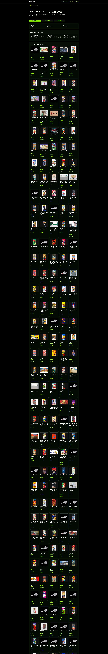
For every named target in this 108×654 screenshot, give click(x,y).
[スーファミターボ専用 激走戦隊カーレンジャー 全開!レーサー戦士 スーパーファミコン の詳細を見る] (73, 419)
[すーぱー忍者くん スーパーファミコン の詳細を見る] (44, 452)
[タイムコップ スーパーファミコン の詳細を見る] (73, 517)
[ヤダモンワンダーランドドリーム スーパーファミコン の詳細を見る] (54, 563)
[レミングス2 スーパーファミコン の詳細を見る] (35, 548)
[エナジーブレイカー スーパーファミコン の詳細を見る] (64, 502)
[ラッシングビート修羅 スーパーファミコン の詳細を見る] (35, 419)
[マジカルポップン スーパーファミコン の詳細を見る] (54, 49)
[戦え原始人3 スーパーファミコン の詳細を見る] (54, 273)
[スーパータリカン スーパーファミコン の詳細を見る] (44, 162)
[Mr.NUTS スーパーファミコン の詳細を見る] (64, 83)
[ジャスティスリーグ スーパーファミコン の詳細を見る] (44, 99)
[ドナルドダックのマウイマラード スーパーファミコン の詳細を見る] (73, 610)
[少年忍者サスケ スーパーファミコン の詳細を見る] (64, 99)
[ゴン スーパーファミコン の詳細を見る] (35, 452)
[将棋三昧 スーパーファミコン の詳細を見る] (35, 224)
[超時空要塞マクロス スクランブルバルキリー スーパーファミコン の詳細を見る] (44, 436)
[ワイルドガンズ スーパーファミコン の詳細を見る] (35, 208)
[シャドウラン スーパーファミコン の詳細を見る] (44, 470)
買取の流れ (73, 1)
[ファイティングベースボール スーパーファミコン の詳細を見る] (54, 99)
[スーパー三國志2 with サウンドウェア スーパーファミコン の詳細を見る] (35, 65)
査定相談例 (77, 1)
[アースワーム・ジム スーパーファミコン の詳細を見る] (54, 533)
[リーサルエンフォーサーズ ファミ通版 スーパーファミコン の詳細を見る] (35, 49)
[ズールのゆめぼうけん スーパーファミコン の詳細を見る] (73, 130)
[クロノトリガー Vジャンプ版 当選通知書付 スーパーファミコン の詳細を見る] (54, 113)
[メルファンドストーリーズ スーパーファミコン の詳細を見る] (54, 419)
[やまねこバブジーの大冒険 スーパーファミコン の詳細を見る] (44, 193)
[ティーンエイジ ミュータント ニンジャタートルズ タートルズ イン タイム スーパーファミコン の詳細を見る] (64, 353)
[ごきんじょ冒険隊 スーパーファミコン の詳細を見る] (44, 289)
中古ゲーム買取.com (33, 1)
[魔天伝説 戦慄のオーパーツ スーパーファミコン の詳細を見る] (64, 517)
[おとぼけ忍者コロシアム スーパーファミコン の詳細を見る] (73, 99)
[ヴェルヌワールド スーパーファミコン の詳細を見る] (35, 193)
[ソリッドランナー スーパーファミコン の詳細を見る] (54, 370)
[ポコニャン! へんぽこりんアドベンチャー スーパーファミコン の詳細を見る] (54, 65)
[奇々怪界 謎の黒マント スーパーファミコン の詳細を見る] (64, 242)
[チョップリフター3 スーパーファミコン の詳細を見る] (35, 353)
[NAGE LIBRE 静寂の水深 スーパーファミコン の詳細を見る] (64, 289)
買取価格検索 (65, 1)
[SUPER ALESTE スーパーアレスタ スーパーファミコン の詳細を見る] (73, 563)
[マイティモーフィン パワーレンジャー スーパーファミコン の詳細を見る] (73, 65)
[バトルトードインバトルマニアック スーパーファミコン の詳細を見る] (44, 419)
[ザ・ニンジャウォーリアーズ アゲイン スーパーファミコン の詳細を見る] (73, 305)
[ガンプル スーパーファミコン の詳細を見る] (35, 130)
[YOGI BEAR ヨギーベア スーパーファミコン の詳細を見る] (35, 485)
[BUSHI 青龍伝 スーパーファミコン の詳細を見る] (54, 289)
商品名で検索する (59, 20)
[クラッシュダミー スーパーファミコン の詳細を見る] (64, 533)
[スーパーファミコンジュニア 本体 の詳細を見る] (73, 485)
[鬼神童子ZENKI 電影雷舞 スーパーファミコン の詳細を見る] (35, 563)
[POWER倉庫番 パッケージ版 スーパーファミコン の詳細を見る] (54, 641)
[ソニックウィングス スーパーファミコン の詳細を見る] (64, 563)
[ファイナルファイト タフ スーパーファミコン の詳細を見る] (73, 146)
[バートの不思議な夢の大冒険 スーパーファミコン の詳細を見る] (54, 610)
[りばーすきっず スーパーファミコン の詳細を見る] (35, 257)
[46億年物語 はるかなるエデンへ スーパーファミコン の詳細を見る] (64, 436)
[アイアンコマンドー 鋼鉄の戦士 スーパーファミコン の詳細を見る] (64, 146)
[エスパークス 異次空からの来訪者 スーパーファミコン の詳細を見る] (44, 208)
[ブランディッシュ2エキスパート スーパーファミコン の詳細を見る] (35, 610)
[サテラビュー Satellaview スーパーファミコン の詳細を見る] (73, 177)
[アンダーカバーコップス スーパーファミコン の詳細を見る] (35, 113)
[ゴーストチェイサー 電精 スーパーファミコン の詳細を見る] (64, 257)
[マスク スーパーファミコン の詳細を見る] (54, 353)
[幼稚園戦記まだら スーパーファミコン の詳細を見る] (54, 548)
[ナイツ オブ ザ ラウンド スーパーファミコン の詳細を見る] (44, 579)
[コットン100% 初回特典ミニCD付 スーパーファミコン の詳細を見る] (64, 305)
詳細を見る (32, 59)
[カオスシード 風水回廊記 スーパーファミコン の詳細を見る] (44, 502)
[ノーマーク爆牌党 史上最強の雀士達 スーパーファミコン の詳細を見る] (44, 177)
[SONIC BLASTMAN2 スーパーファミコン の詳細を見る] (54, 305)
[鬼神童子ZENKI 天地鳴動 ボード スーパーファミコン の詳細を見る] (73, 436)
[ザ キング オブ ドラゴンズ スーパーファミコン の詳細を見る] (35, 502)
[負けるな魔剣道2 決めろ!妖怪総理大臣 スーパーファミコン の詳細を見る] (54, 386)
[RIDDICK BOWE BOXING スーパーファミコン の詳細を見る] (64, 419)
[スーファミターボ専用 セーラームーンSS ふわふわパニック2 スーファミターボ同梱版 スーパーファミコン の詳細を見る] (64, 452)
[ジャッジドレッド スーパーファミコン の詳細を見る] (54, 242)
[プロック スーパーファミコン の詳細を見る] (35, 273)
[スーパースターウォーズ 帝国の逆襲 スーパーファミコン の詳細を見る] (54, 517)
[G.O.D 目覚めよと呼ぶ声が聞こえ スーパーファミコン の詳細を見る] (35, 517)
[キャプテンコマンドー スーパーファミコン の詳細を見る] (73, 353)
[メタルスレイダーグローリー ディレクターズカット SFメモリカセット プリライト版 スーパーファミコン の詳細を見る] (73, 224)
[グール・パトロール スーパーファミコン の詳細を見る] (44, 130)
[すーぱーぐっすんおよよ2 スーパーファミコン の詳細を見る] (64, 626)
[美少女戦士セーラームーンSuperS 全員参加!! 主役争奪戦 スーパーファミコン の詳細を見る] (54, 402)
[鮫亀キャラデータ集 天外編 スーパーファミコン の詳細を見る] (73, 273)
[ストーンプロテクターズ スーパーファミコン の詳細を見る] (44, 370)
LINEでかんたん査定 (35, 20)
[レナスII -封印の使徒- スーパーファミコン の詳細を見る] (35, 242)
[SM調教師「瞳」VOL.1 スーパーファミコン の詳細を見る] (44, 353)
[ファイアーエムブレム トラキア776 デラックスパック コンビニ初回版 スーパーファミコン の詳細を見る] (44, 113)
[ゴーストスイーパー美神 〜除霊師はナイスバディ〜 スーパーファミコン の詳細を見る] (44, 305)
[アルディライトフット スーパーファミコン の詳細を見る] (54, 337)
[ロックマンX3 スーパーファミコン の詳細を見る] (35, 641)
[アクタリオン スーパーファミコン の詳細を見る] (54, 452)
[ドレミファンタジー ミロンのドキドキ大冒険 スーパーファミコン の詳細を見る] (54, 146)
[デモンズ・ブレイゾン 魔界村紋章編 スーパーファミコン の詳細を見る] (73, 402)
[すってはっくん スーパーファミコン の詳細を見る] (35, 162)
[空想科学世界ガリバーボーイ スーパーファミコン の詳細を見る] (54, 208)
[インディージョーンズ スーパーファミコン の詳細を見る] (54, 502)
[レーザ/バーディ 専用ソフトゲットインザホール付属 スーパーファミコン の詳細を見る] (54, 224)
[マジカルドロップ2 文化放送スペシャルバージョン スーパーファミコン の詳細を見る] (44, 83)
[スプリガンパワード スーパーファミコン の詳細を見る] (44, 224)
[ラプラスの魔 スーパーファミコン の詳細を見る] (64, 594)
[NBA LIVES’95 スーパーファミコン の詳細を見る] (44, 641)
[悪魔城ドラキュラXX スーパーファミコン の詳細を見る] (44, 517)
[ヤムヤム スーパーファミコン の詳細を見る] (64, 273)
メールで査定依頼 (47, 20)
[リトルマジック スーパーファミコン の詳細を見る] (44, 386)
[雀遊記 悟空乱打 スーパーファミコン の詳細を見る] (73, 594)
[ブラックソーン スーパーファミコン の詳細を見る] (73, 533)
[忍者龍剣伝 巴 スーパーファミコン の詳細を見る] (64, 386)
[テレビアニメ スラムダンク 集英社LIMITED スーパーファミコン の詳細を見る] (44, 49)
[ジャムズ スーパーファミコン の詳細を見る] (44, 242)
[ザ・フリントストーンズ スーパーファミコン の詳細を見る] (73, 257)
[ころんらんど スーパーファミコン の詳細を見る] (73, 337)
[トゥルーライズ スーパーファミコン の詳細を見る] (73, 452)
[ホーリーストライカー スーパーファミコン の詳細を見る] (64, 548)
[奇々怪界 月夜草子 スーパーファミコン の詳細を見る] (73, 83)
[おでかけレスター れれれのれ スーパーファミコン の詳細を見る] (64, 579)
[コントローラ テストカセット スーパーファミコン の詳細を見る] (35, 386)
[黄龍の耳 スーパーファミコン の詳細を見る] (64, 370)
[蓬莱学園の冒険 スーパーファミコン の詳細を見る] (35, 99)
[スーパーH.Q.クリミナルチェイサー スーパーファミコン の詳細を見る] (44, 563)
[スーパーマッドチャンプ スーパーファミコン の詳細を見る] (64, 641)
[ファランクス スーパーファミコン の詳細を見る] (54, 162)
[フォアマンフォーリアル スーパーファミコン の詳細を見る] (35, 402)
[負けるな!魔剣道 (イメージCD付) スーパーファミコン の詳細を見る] (35, 337)
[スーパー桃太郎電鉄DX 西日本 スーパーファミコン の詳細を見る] (35, 83)
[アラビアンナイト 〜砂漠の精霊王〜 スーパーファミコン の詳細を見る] (73, 289)
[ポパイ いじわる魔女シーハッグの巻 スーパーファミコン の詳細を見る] (54, 594)
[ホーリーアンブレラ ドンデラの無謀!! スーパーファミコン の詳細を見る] (64, 208)
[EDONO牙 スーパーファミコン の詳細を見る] (35, 470)
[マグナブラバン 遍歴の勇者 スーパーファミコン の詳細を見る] (73, 502)
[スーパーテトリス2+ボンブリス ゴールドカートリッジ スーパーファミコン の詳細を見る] (35, 436)
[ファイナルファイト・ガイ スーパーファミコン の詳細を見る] (54, 436)
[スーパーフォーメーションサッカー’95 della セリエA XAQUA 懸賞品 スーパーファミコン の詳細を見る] (64, 485)
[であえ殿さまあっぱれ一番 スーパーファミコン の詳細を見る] (54, 177)
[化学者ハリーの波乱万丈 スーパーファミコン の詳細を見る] (64, 193)
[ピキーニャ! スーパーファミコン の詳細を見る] (54, 626)
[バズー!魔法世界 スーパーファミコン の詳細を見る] (73, 641)
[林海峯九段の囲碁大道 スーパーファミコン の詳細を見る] (54, 485)
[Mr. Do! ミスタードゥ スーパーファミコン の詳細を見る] (64, 610)
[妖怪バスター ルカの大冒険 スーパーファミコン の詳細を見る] (64, 162)
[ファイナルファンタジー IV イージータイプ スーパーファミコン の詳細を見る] (35, 579)
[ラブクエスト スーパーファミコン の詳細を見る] (54, 193)
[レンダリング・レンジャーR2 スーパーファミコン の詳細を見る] (64, 49)
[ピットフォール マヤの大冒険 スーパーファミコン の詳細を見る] (35, 370)
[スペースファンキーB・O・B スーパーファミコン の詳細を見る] (54, 321)
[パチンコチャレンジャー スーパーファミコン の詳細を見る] (73, 242)
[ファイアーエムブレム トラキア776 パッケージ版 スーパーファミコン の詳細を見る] (44, 146)
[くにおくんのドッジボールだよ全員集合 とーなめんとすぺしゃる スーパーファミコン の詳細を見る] (44, 65)
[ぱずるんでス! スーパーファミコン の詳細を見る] (64, 402)
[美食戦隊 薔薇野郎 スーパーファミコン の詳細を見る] (73, 208)
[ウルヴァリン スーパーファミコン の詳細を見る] (44, 321)
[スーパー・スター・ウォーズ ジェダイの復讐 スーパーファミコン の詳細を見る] (54, 257)
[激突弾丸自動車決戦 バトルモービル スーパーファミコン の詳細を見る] (44, 273)
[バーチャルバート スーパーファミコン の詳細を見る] (64, 321)
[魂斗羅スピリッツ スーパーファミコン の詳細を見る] (73, 548)
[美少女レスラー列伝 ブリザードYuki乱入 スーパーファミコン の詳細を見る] (73, 113)
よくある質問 (69, 1)
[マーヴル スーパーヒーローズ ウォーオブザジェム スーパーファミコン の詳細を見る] (35, 321)
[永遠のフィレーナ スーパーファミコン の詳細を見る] (35, 177)
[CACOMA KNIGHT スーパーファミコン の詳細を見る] (35, 594)
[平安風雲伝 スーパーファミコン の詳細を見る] (44, 626)
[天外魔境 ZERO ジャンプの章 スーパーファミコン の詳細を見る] (64, 65)
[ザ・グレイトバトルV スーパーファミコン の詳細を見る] (44, 337)
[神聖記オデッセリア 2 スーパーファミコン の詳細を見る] (44, 548)
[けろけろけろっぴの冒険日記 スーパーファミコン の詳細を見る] (44, 610)
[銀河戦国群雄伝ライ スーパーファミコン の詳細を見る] (44, 402)
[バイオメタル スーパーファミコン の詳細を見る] (73, 193)
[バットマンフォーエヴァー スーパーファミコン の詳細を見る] (64, 130)
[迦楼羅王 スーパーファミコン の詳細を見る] (35, 146)
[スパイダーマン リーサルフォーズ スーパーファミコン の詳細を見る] (54, 83)
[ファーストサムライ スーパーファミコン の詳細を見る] (54, 470)
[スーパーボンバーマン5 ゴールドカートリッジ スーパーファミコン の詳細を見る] (73, 370)
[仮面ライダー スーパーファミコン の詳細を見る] (44, 485)
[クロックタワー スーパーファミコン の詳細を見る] (64, 470)
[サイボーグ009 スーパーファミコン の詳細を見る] (73, 579)
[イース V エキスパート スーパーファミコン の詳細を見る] (35, 289)
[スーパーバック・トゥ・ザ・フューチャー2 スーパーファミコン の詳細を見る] (73, 321)
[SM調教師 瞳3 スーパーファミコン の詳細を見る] (73, 470)
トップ (61, 1)
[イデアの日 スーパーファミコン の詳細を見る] (64, 224)
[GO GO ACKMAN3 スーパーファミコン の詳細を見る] (44, 533)
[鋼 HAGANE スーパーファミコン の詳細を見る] (44, 257)
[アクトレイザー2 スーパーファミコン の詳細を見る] (35, 626)
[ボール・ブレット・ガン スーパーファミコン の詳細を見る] (54, 579)
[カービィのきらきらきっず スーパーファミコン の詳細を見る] (35, 305)
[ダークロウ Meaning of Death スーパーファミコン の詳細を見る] (54, 130)
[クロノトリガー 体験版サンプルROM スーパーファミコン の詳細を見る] (64, 177)
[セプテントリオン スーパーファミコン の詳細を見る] (35, 533)
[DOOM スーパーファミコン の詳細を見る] (73, 626)
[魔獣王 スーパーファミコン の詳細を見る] (64, 113)
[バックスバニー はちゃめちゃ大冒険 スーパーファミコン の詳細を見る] (44, 594)
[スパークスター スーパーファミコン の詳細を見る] (64, 337)
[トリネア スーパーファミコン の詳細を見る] (73, 386)
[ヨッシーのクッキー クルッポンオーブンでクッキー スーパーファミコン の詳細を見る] (73, 49)
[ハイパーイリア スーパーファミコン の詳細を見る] (73, 162)
